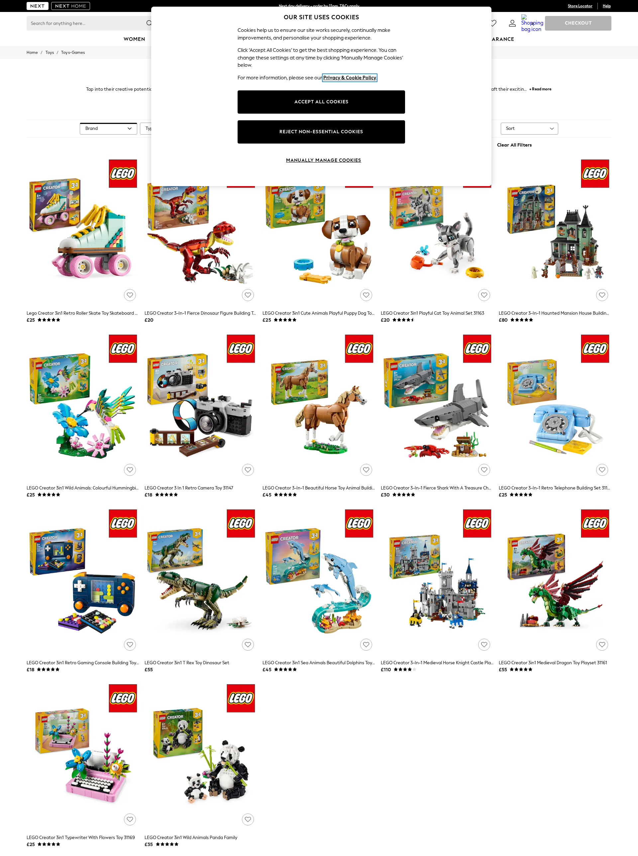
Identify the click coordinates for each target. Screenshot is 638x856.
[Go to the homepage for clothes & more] (38, 6)
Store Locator (580, 6)
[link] (512, 23)
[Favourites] (492, 23)
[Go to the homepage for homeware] (70, 6)
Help (607, 6)
